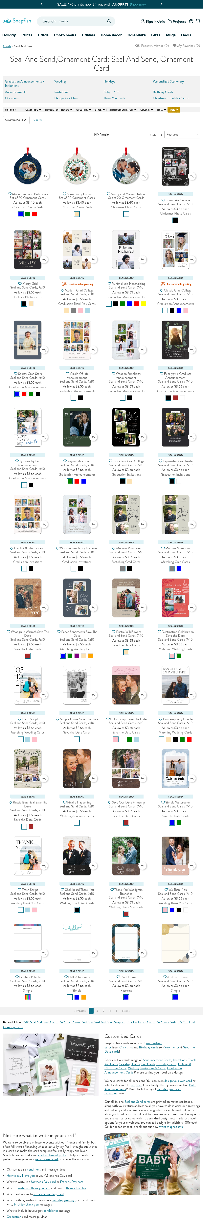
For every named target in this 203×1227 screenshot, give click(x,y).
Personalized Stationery (168, 81)
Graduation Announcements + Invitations (24, 83)
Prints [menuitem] (26, 35)
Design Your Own (66, 98)
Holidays (109, 81)
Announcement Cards (157, 1059)
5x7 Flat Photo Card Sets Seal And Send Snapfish (92, 1022)
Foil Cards (148, 1064)
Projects (179, 21)
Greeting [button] (82, 110)
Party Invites (171, 1047)
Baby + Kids (111, 91)
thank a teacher (76, 1187)
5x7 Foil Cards (166, 1022)
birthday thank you (26, 1204)
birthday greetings (64, 1200)
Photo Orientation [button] (121, 110)
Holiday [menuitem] (9, 35)
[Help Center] (191, 21)
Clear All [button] (38, 120)
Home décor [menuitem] (111, 35)
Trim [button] (160, 110)
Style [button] (98, 110)
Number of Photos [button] (57, 110)
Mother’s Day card (43, 1181)
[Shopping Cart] (197, 21)
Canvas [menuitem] (88, 35)
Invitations (61, 91)
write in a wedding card (49, 1194)
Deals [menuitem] (186, 35)
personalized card (46, 1159)
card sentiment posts (52, 1154)
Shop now (135, 4)
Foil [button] (172, 110)
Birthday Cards (163, 91)
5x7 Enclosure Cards (141, 1022)
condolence (50, 1210)
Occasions (12, 98)
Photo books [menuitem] (65, 35)
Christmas (126, 1047)
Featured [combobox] (172, 134)
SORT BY (156, 135)
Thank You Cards (114, 98)
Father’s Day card (71, 1181)
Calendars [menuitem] (136, 35)
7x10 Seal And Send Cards (40, 1022)
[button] (27, 165)
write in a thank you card (34, 1187)
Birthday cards (148, 1047)
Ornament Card (14, 120)
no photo (136, 1084)
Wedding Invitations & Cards (147, 1068)
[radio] (21, 214)
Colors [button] (145, 110)
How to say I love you (21, 1175)
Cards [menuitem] (43, 35)
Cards (7, 46)
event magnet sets (171, 1126)
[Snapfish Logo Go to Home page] (17, 20)
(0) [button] (154, 46)
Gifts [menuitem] (155, 35)
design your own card (178, 1080)
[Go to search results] (108, 21)
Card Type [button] (31, 110)
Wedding (60, 81)
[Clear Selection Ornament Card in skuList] (25, 120)
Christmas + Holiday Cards (171, 98)
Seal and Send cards (137, 1101)
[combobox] (76, 21)
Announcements (15, 91)
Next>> (126, 1011)
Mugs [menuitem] (171, 35)
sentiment (34, 1169)
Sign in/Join (155, 21)
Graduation (14, 1216)
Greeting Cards (129, 1064)
